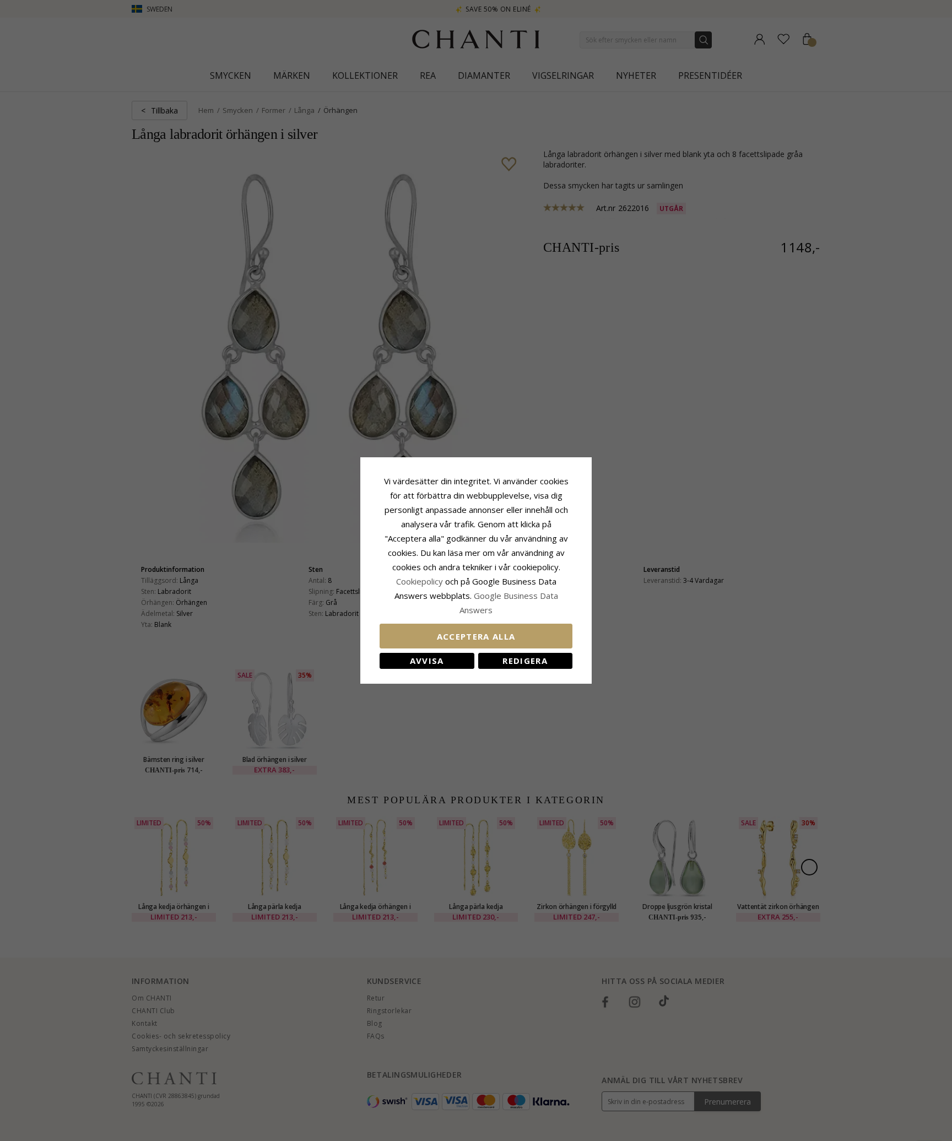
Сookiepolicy (420, 581)
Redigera (525, 660)
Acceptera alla (476, 636)
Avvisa (427, 660)
